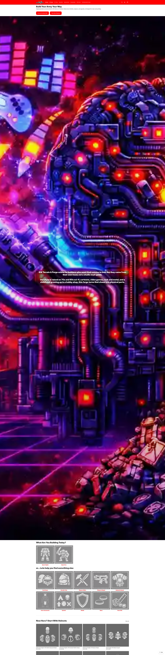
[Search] (122, 2)
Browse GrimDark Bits (42, 13)
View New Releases (55, 13)
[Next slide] (57, 635)
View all (127, 621)
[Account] (124, 2)
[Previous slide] (38, 635)
